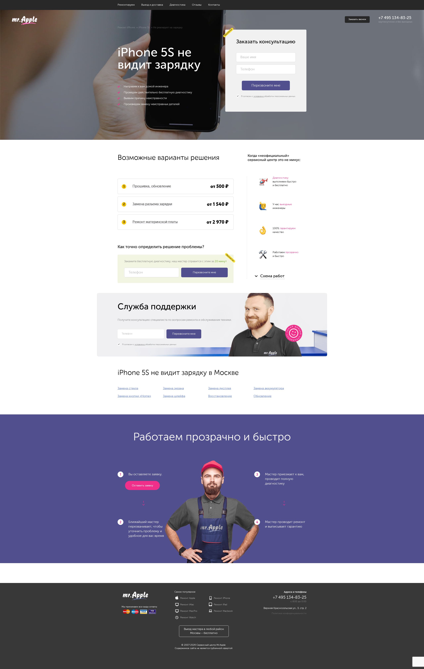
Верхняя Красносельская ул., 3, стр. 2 (285, 608)
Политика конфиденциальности (289, 613)
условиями (259, 96)
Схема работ (272, 276)
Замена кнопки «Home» (134, 396)
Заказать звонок (357, 19)
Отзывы (197, 5)
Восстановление (220, 396)
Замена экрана (173, 388)
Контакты (214, 5)
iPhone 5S (144, 27)
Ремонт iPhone (126, 27)
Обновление (262, 396)
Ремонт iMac (187, 604)
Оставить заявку (142, 486)
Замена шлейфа (174, 396)
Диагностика (177, 5)
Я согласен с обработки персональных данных (268, 96)
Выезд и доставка (152, 5)
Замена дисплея (219, 388)
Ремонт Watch (188, 617)
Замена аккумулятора (269, 388)
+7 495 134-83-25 (394, 18)
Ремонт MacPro (188, 611)
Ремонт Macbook (223, 611)
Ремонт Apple (187, 598)
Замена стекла (128, 388)
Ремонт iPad (220, 604)
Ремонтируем (126, 5)
